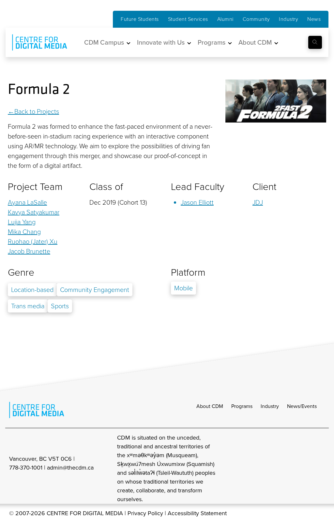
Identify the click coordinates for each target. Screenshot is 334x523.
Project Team (35, 187)
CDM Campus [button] (104, 42)
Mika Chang (24, 232)
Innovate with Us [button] (161, 42)
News (314, 19)
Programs (241, 406)
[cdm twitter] (306, 468)
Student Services (188, 19)
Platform (188, 272)
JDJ (257, 202)
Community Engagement (94, 290)
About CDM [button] (255, 42)
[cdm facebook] (291, 468)
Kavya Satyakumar (33, 212)
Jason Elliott (197, 202)
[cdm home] (35, 42)
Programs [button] (211, 42)
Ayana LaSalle (27, 202)
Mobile (183, 288)
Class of (106, 187)
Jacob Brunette (29, 251)
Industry (288, 19)
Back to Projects (36, 111)
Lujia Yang (22, 222)
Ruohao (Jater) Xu (32, 241)
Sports (60, 306)
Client (264, 187)
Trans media (27, 306)
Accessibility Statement (197, 513)
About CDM (209, 406)
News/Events (302, 406)
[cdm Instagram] (277, 468)
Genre (21, 272)
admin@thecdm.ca (70, 467)
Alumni (225, 19)
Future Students (140, 19)
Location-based (32, 290)
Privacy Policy (145, 513)
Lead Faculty (197, 187)
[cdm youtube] (320, 468)
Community (256, 19)
